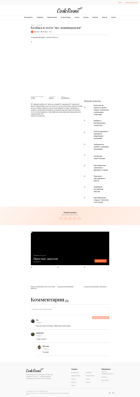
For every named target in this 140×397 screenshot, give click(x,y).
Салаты (76, 17)
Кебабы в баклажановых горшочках (100, 123)
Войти (120, 2)
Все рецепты (28, 17)
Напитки (104, 17)
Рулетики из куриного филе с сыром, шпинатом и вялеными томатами (101, 109)
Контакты (104, 377)
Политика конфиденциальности (108, 372)
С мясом (40, 25)
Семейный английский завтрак (98, 189)
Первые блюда (52, 17)
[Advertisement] (56, 129)
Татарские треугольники (99, 157)
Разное (113, 17)
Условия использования (64, 393)
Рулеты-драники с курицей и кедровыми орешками (101, 135)
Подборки (40, 17)
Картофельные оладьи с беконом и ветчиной (101, 200)
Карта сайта (105, 380)
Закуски (86, 17)
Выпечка (95, 17)
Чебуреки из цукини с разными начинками (101, 147)
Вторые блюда (66, 17)
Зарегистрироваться (131, 2)
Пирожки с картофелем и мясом (99, 178)
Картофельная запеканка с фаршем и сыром (101, 168)
